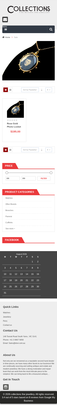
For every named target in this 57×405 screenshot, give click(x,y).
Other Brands (10, 204)
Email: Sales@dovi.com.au (14, 343)
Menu (4, 27)
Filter (44, 178)
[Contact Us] (28, 19)
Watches (9, 198)
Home (7, 37)
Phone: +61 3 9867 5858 (13, 340)
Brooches (9, 210)
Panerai (8, 216)
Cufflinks (9, 222)
